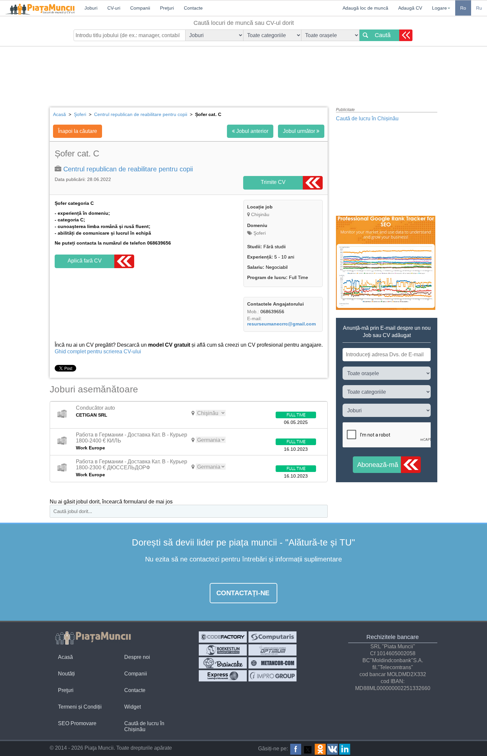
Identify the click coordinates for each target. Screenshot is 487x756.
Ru (479, 8)
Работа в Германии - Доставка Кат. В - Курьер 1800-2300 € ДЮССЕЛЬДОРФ (131, 464)
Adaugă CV (410, 8)
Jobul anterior (251, 131)
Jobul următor (299, 131)
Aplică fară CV (85, 260)
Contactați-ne (242, 593)
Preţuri (66, 690)
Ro (463, 8)
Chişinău (260, 214)
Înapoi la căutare (77, 131)
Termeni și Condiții (80, 707)
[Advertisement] (243, 71)
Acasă (65, 657)
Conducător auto (95, 408)
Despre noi (137, 657)
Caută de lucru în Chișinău (367, 118)
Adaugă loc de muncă (365, 8)
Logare (439, 8)
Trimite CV (273, 182)
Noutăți (66, 673)
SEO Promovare (77, 723)
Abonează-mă (377, 464)
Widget (132, 707)
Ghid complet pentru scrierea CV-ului (98, 351)
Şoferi (259, 233)
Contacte (134, 690)
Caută (383, 35)
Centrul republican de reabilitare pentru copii (128, 169)
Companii (135, 673)
